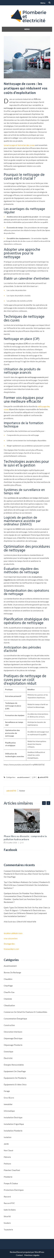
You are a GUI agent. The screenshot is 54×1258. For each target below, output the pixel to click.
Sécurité (7, 1216)
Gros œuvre (9, 1098)
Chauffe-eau (9, 992)
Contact (19, 1255)
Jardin (6, 1144)
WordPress (39, 1252)
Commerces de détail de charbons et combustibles (25, 1012)
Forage (7, 1091)
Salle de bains (10, 1210)
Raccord (7, 1196)
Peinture (7, 1163)
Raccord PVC (9, 1203)
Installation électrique (13, 1117)
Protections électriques (14, 1190)
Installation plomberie (13, 1131)
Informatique (9, 1111)
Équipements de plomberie (15, 1078)
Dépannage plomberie (13, 1045)
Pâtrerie (7, 1157)
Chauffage (8, 986)
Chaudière (8, 979)
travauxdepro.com (11, 949)
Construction (9, 1025)
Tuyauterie (8, 1229)
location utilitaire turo (13, 933)
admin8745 (43, 777)
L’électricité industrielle (26, 921)
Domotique (8, 1051)
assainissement (23, 777)
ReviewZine (15, 1252)
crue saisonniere (10, 938)
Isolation (7, 1137)
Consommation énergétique (15, 1018)
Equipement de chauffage (15, 1071)
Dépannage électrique (13, 1038)
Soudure (7, 1223)
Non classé (8, 1150)
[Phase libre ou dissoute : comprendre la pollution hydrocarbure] (27, 821)
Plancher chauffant (12, 1170)
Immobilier (8, 1104)
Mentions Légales (31, 1255)
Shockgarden (9, 944)
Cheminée (8, 999)
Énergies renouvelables (14, 1065)
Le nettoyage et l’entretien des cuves (19, 145)
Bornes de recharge (12, 972)
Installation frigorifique (14, 1124)
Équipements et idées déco (15, 1084)
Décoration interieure (13, 1032)
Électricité (8, 1058)
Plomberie (8, 1177)
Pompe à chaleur (11, 1183)
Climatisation (9, 1005)
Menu (42, 3)
